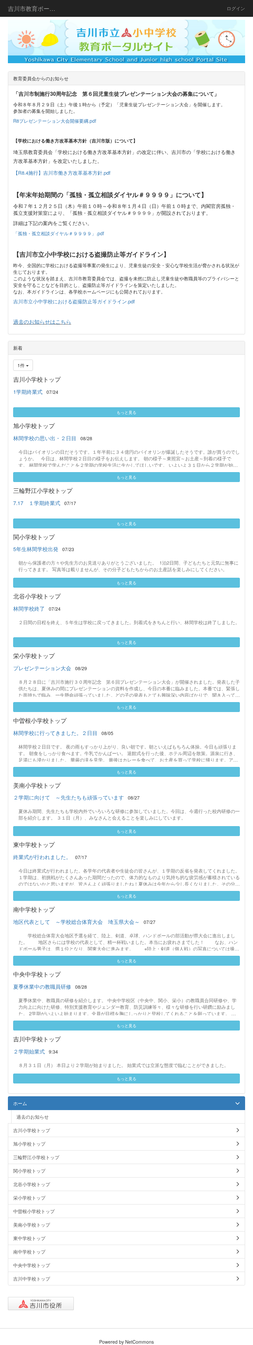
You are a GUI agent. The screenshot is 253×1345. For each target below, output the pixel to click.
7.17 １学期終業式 (36, 503)
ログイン (236, 8)
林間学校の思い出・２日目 (44, 438)
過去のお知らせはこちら (42, 321)
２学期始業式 (29, 1051)
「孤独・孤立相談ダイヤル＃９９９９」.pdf (58, 233)
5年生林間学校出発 (35, 549)
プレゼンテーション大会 (42, 668)
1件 (21, 365)
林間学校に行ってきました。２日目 (55, 733)
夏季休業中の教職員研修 (42, 986)
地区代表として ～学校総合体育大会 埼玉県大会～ (76, 922)
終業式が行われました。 (42, 857)
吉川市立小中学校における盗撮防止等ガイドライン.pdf (74, 301)
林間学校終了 (29, 608)
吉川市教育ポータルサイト (36, 8)
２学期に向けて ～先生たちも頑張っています (68, 797)
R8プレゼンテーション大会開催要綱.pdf (54, 120)
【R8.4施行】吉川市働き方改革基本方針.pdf (61, 172)
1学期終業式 (27, 391)
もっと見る (126, 412)
